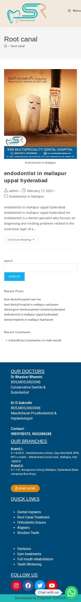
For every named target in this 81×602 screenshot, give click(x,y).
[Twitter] (40, 585)
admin (13, 191)
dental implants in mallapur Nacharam (28, 320)
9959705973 (20, 434)
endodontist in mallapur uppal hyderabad (31, 314)
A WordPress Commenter (24, 340)
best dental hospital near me (22, 299)
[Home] (5, 46)
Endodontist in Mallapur (26, 196)
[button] (71, 592)
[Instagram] (16, 585)
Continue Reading (23, 238)
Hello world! (53, 340)
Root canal (18, 46)
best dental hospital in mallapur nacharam (31, 304)
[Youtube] (51, 585)
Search (8, 261)
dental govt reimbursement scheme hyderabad (34, 309)
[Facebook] (28, 585)
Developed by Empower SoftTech (40, 598)
